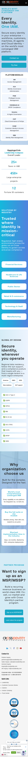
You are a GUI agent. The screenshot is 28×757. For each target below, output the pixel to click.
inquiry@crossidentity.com (9, 666)
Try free (14, 65)
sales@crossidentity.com (17, 662)
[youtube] (21, 648)
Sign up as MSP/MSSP (14, 612)
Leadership (5, 682)
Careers (4, 688)
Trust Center (5, 693)
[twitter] (11, 648)
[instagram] (17, 648)
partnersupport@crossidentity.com (12, 659)
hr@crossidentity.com (15, 668)
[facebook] (14, 648)
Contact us (14, 58)
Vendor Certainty (7, 690)
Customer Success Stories (10, 685)
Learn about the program (14, 620)
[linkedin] (7, 648)
